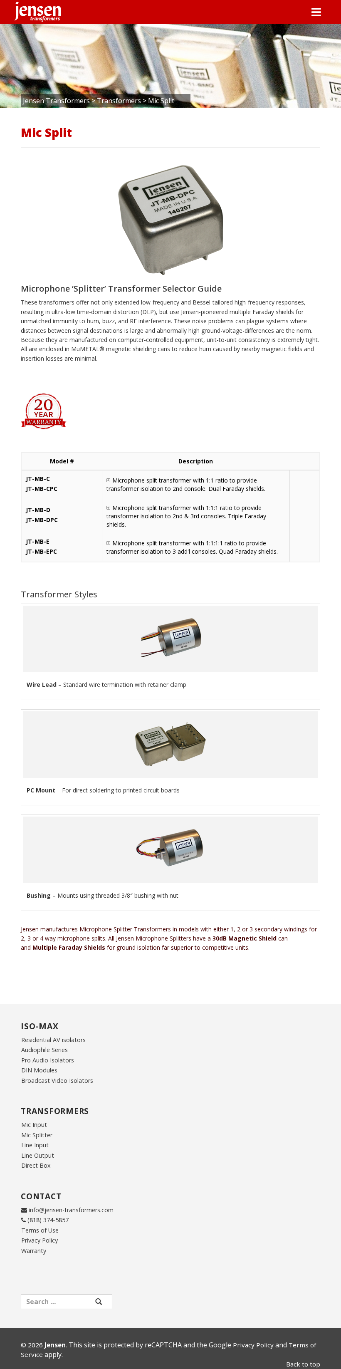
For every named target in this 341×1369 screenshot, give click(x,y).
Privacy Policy (39, 1240)
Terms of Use (40, 1230)
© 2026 (43, 1345)
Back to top (303, 1364)
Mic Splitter (36, 1135)
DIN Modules (39, 1070)
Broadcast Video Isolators (57, 1080)
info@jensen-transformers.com (71, 1210)
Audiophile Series (44, 1050)
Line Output (37, 1155)
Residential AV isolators (53, 1040)
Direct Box (36, 1165)
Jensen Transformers (56, 100)
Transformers (119, 100)
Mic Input (34, 1125)
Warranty (33, 1251)
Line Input (35, 1145)
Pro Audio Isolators (47, 1060)
